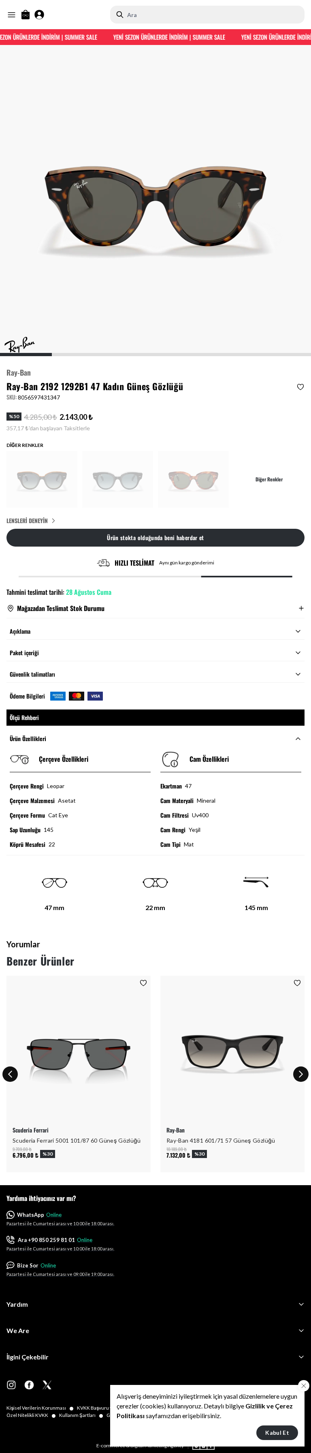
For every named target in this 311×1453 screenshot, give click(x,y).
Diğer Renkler (269, 479)
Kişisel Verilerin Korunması (40, 1408)
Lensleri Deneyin (27, 520)
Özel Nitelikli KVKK (31, 1415)
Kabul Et (277, 1432)
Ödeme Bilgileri (27, 696)
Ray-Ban (18, 372)
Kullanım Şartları (81, 1415)
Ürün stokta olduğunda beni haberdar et (155, 537)
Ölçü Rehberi (24, 717)
